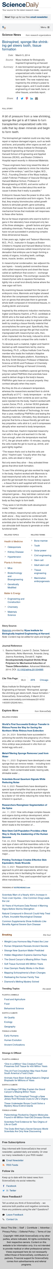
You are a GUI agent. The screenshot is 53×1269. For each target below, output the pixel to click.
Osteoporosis (14, 547)
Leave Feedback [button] (14, 1214)
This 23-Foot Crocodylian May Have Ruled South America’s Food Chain (25, 1072)
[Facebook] (17, 98)
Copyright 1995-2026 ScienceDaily (21, 1235)
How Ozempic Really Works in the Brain (24, 968)
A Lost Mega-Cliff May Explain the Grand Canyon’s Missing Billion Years (24, 1090)
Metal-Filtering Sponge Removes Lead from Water (25, 755)
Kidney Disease (16, 551)
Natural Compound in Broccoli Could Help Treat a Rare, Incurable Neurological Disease (26, 915)
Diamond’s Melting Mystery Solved (21, 981)
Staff (21, 1227)
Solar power (40, 550)
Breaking (7, 934)
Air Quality (9, 1017)
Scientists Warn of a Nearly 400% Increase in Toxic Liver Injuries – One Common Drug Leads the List (26, 898)
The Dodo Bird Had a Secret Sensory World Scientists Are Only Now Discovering (26, 1130)
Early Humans (11, 1035)
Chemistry (13, 606)
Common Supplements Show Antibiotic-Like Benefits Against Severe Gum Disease (24, 923)
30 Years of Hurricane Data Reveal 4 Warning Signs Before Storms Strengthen (25, 907)
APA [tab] (33, 679)
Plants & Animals (12, 562)
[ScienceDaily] (20, 4)
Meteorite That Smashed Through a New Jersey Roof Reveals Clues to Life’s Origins (26, 1097)
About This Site (9, 1227)
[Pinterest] (27, 98)
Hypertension (14, 556)
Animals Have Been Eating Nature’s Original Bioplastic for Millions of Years (26, 1079)
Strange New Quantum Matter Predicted (24, 950)
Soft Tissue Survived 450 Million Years (23, 963)
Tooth (37, 545)
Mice (10, 568)
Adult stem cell (41, 565)
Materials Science (12, 613)
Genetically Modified (13, 586)
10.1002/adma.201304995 (30, 669)
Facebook (11, 1185)
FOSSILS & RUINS (9, 1031)
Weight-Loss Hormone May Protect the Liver (26, 941)
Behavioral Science (14, 1008)
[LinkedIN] (31, 98)
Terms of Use (44, 1231)
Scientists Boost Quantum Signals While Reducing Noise (23, 780)
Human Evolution (13, 1040)
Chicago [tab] (44, 679)
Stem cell (39, 560)
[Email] (36, 98)
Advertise (45, 1227)
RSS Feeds (12, 1164)
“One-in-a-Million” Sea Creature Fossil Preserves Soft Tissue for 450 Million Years (25, 1065)
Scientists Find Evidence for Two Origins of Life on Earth (25, 1123)
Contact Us (12, 1219)
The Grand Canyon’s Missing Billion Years (25, 959)
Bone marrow (41, 540)
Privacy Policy (9, 1231)
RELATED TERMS (38, 534)
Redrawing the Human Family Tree (21, 977)
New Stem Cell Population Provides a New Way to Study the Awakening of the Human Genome (25, 834)
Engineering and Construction (16, 600)
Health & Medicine (13, 541)
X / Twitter (11, 1190)
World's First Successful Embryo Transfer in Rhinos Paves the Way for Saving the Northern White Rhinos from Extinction (25, 727)
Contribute (32, 1227)
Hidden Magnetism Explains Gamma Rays (25, 954)
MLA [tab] (23, 679)
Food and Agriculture (14, 999)
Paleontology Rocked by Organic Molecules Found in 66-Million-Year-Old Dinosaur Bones (27, 1116)
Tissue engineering (40, 571)
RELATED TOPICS (11, 534)
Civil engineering (42, 555)
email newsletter (39, 17)
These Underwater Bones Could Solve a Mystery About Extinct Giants (24, 1104)
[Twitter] (22, 98)
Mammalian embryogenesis (42, 579)
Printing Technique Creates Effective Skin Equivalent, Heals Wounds (24, 861)
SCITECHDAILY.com (22, 887)
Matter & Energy (12, 593)
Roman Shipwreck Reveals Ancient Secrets (26, 946)
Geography (9, 1026)
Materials (6, 630)
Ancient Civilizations (14, 1044)
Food (6, 1003)
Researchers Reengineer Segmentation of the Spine (24, 806)
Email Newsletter (14, 1160)
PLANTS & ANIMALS (10, 994)
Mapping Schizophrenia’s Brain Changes (25, 972)
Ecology (8, 1021)
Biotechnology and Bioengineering (15, 576)
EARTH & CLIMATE (10, 1013)
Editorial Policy (27, 1231)
